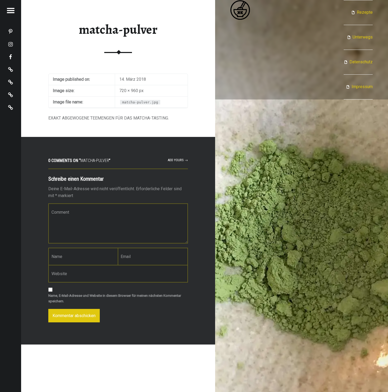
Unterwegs (363, 37)
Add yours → (178, 160)
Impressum (362, 86)
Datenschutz (361, 61)
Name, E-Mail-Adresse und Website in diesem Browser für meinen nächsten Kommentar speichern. (114, 298)
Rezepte (365, 12)
